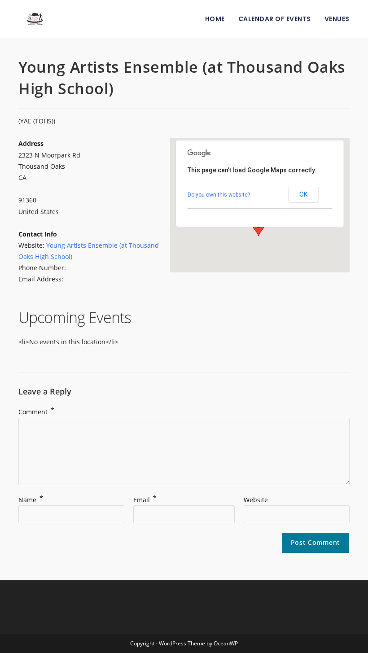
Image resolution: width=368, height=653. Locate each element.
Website (256, 499)
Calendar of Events (274, 18)
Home (215, 18)
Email (145, 499)
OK (303, 194)
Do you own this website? (219, 195)
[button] (258, 228)
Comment (36, 412)
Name (30, 499)
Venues (337, 18)
